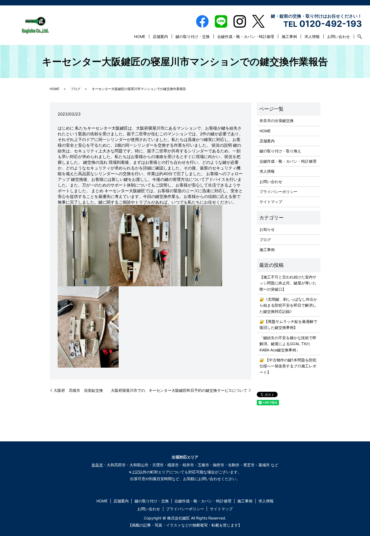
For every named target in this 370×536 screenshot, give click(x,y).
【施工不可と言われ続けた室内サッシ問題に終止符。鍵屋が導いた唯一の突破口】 (287, 283)
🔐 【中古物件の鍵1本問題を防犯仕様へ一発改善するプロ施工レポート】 (287, 366)
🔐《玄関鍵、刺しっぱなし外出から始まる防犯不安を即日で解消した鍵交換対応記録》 (288, 305)
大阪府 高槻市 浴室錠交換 (78, 390)
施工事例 (289, 36)
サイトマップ (270, 201)
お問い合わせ (338, 36)
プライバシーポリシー (278, 191)
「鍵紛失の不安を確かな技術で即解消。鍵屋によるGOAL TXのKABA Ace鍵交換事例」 (287, 343)
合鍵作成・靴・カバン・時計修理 (245, 36)
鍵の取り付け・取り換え (280, 151)
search (358, 37)
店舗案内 (160, 36)
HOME (139, 36)
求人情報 (312, 36)
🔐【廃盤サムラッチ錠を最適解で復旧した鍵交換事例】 (288, 324)
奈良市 (97, 465)
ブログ (75, 89)
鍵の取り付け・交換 (193, 36)
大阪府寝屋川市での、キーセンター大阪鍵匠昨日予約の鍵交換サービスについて (179, 390)
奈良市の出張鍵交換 (276, 120)
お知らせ (267, 229)
